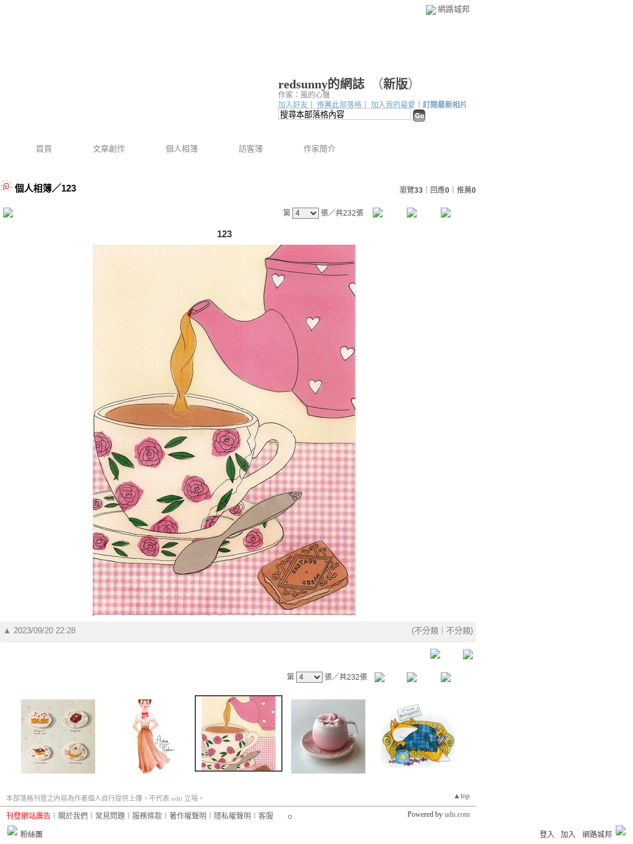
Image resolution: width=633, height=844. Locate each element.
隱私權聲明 (232, 816)
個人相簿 (182, 148)
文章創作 (109, 148)
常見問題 (110, 816)
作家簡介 (320, 148)
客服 (265, 816)
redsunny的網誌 (321, 84)
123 (68, 188)
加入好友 (293, 105)
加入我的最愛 (393, 105)
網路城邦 (454, 9)
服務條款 (147, 816)
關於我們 (73, 816)
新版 (395, 84)
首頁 (44, 148)
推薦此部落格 (339, 105)
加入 (568, 834)
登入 (547, 834)
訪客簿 (251, 148)
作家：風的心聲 (304, 95)
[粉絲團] (12, 830)
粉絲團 (31, 834)
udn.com (457, 814)
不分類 (426, 630)
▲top (461, 795)
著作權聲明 (187, 816)
